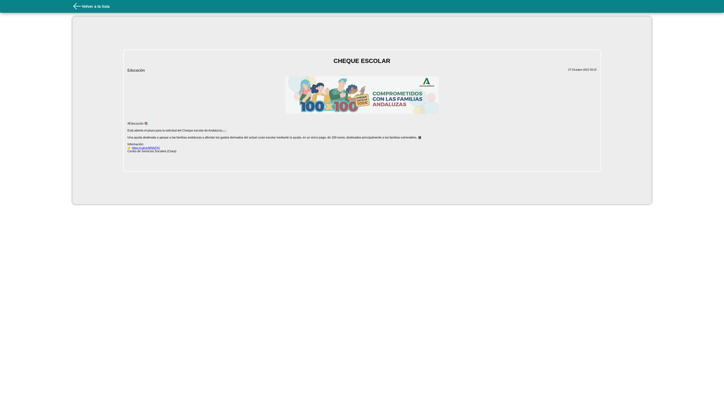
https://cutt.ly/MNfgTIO (146, 147)
